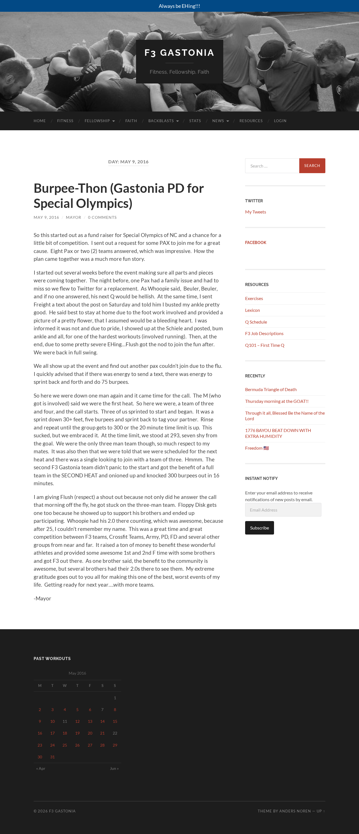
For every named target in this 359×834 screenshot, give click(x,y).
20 (90, 733)
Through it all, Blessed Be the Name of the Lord (285, 415)
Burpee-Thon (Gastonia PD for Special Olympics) (119, 195)
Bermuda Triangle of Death (271, 389)
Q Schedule (256, 321)
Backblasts (161, 121)
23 (40, 745)
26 (77, 745)
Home (40, 121)
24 (52, 745)
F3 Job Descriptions (264, 333)
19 (77, 733)
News (218, 121)
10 (52, 721)
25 (65, 745)
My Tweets (255, 211)
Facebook (255, 242)
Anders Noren (295, 811)
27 (90, 745)
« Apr (40, 768)
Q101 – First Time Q (264, 345)
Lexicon (252, 310)
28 (102, 745)
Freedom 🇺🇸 (257, 447)
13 (90, 721)
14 (102, 721)
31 (52, 756)
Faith (131, 121)
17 (52, 733)
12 (77, 721)
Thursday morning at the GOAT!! (277, 401)
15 (115, 721)
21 (102, 733)
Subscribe (259, 527)
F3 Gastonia (179, 52)
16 (40, 733)
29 (115, 745)
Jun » (114, 768)
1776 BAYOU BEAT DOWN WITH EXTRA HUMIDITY (278, 433)
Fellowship (97, 121)
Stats (195, 121)
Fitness (65, 121)
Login (280, 121)
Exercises (254, 298)
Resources (251, 121)
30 (40, 756)
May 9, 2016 (46, 217)
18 (65, 733)
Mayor (73, 217)
